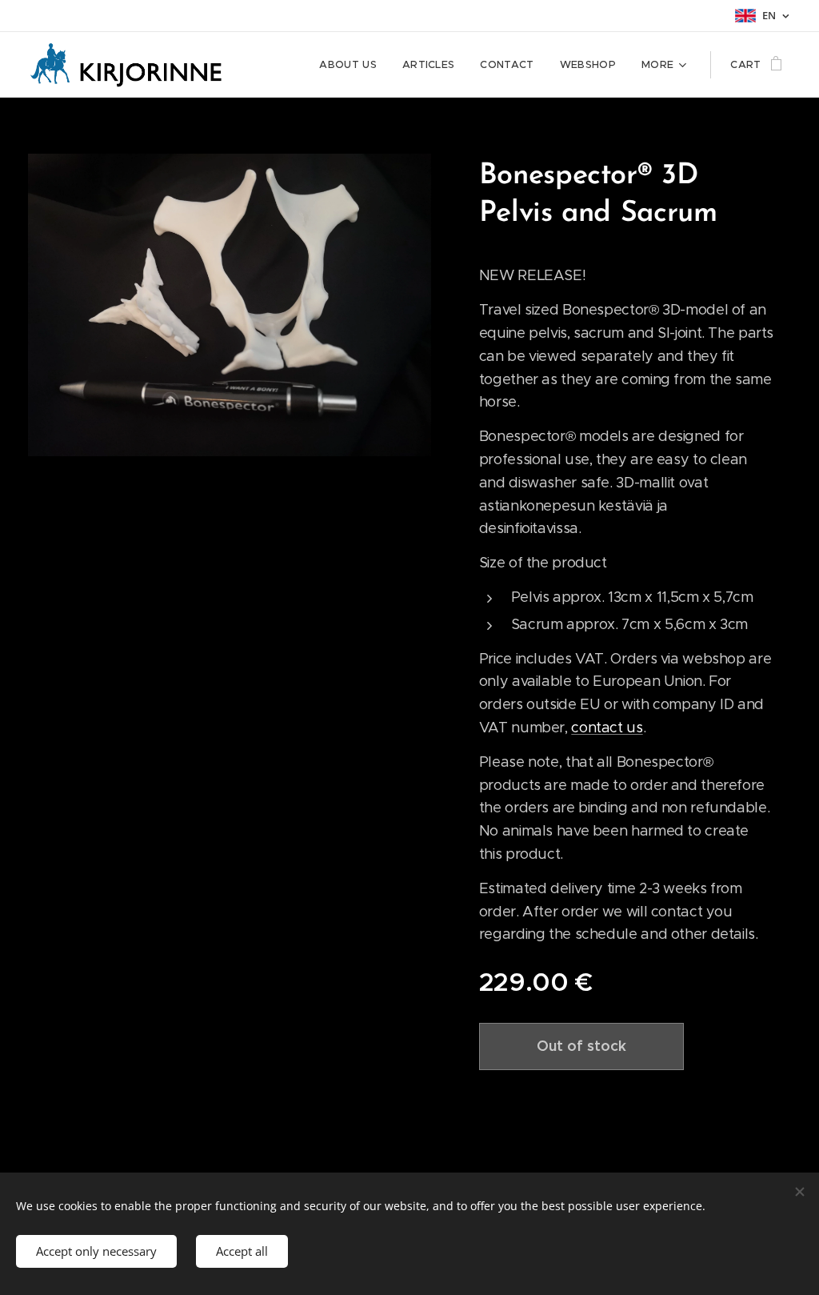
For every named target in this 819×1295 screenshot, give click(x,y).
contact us (606, 727)
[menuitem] (352, 65)
